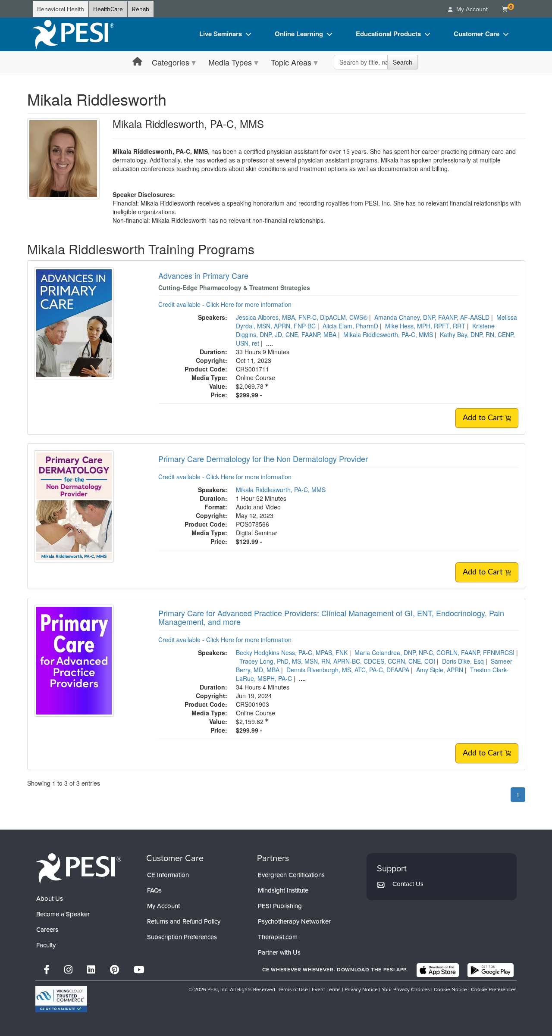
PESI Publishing (280, 906)
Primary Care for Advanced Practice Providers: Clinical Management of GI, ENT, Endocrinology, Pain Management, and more (331, 617)
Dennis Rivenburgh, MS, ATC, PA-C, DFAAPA (347, 669)
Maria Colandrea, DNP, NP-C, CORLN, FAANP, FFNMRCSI (434, 652)
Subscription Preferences (182, 937)
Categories (170, 62)
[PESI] (78, 868)
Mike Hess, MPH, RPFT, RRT (425, 325)
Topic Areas (291, 62)
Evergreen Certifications (291, 875)
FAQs (154, 890)
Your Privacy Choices (406, 989)
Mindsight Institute (283, 890)
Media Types (230, 62)
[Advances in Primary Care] (74, 322)
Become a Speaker (63, 914)
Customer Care (476, 33)
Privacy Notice (361, 989)
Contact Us (407, 884)
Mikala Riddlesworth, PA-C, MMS (388, 334)
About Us (49, 898)
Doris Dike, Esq (463, 661)
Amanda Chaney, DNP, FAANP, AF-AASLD (431, 317)
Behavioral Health (60, 9)
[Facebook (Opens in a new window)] (46, 970)
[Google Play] (490, 970)
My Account (163, 906)
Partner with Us (279, 952)
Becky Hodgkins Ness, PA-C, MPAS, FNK (292, 652)
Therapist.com (278, 937)
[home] (73, 34)
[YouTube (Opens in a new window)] (139, 970)
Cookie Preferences (494, 989)
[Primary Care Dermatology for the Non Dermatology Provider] (74, 505)
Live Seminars (220, 33)
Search (402, 62)
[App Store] (438, 970)
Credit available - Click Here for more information (225, 304)
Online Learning (299, 33)
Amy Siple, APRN (439, 669)
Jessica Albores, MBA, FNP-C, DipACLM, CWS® (301, 317)
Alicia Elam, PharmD (350, 325)
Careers (47, 929)
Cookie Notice (450, 989)
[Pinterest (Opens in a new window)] (114, 970)
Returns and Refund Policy (183, 921)
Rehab (140, 9)
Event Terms (326, 989)
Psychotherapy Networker (294, 921)
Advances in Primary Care (203, 275)
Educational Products (388, 33)
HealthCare (108, 9)
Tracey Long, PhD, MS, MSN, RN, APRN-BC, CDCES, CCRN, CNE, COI (337, 661)
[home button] (137, 62)
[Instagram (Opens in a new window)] (68, 970)
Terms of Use (293, 989)
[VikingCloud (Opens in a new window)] (61, 999)
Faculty (46, 945)
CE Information (168, 875)
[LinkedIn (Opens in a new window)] (91, 970)
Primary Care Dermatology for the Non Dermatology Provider (263, 458)
